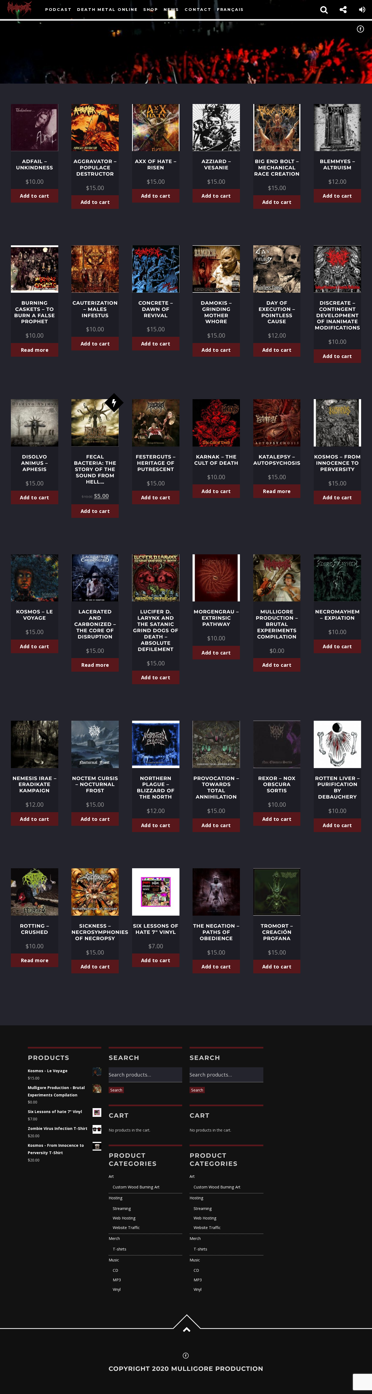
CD (115, 1270)
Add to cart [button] (34, 195)
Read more (35, 350)
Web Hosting (124, 1218)
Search (116, 1090)
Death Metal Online (107, 9)
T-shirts (119, 1249)
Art (111, 1176)
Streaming (122, 1208)
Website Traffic (126, 1227)
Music (114, 1259)
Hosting (116, 1197)
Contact (198, 9)
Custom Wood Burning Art (136, 1187)
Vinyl (117, 1289)
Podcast (58, 9)
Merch (114, 1238)
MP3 (117, 1279)
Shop (150, 9)
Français (230, 9)
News (171, 9)
